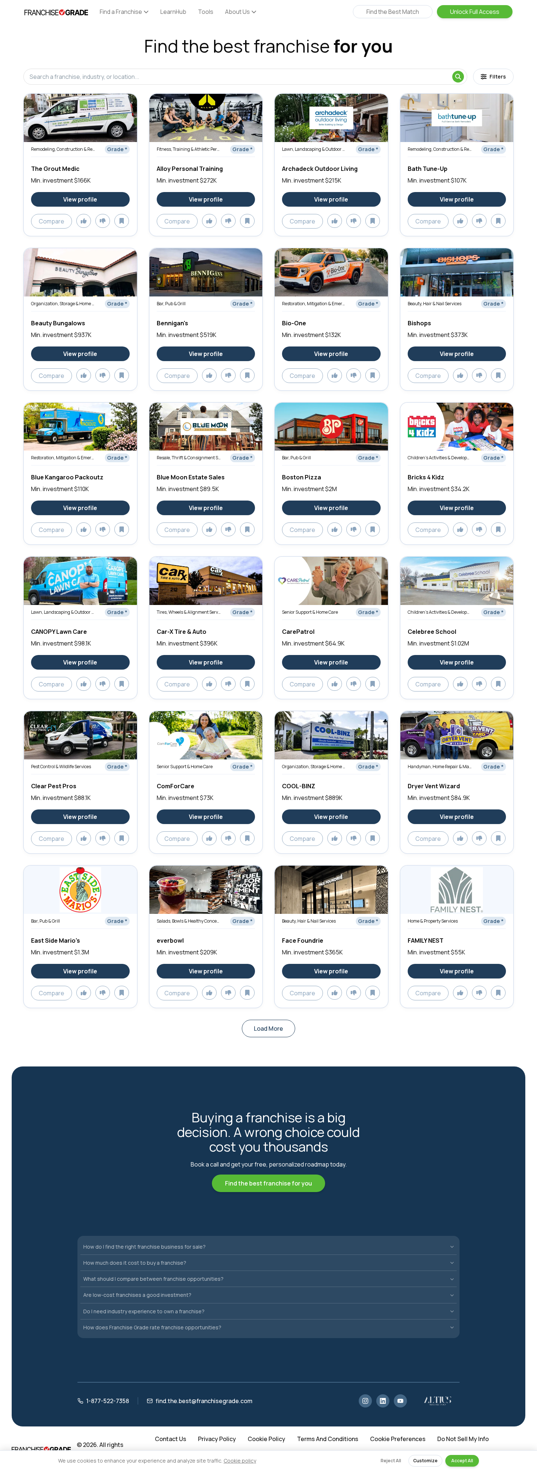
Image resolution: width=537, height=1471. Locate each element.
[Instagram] (365, 1400)
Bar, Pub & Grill (171, 303)
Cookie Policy (266, 1439)
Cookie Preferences (398, 1439)
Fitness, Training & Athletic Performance (189, 149)
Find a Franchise (121, 12)
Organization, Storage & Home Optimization (63, 303)
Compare (51, 221)
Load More (268, 1028)
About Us (237, 12)
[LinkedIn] (382, 1400)
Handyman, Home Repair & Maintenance (440, 766)
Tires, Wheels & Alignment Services (189, 612)
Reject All (391, 1460)
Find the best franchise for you (268, 1183)
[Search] (458, 76)
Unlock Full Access (474, 12)
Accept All (462, 1460)
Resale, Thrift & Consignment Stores (189, 458)
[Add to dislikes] (102, 221)
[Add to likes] (83, 221)
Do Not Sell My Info (463, 1439)
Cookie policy (240, 1460)
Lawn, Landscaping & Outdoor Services (314, 149)
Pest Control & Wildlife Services (61, 766)
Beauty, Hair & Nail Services (434, 303)
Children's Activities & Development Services (440, 458)
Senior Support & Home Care (310, 612)
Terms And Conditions (327, 1439)
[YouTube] (400, 1400)
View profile (80, 199)
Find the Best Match (392, 12)
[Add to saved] (121, 221)
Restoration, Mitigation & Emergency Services (314, 303)
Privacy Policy (217, 1439)
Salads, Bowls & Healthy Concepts (189, 921)
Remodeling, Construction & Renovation (63, 149)
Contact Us (170, 1439)
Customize (425, 1460)
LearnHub (173, 12)
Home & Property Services (433, 921)
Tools (205, 12)
